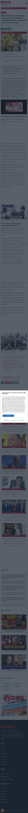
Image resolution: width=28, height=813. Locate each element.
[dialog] (14, 406)
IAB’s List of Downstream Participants (15, 411)
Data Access (14, 420)
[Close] (25, 393)
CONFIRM (8, 415)
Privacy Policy (21, 420)
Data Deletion (6, 420)
